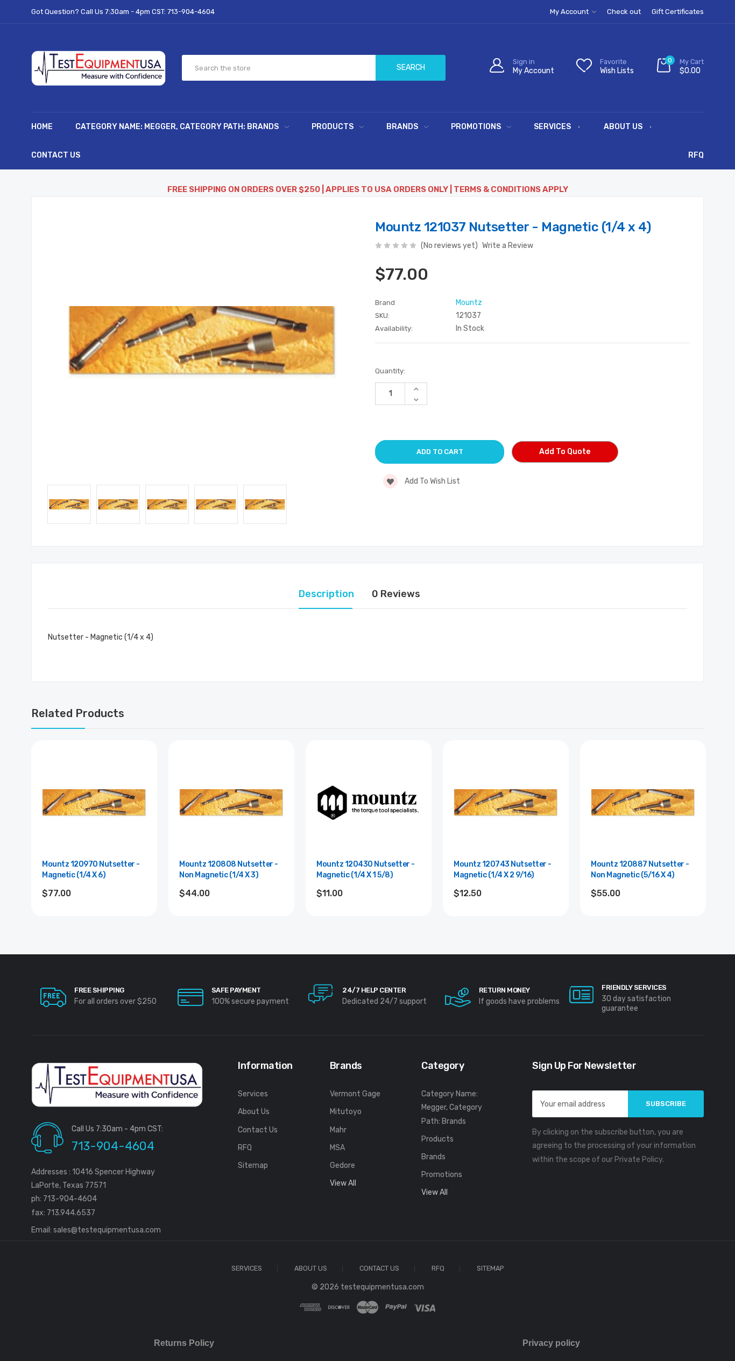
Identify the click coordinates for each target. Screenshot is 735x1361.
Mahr (338, 1130)
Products (333, 126)
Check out (624, 12)
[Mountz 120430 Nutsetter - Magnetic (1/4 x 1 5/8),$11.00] (368, 803)
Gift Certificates (678, 12)
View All (343, 1183)
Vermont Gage (355, 1093)
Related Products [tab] (77, 713)
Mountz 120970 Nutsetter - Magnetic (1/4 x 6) (91, 870)
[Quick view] (137, 806)
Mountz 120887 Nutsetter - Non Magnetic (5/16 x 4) (640, 870)
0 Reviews (396, 594)
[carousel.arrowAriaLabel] (53, 997)
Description (326, 594)
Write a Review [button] (507, 245)
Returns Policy (184, 1343)
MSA (337, 1147)
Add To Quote (564, 451)
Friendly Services (634, 987)
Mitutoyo (346, 1111)
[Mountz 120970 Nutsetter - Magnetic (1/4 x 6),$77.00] (94, 803)
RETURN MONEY (504, 990)
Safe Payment (236, 990)
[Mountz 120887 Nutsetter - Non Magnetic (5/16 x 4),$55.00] (643, 803)
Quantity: (390, 371)
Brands (402, 126)
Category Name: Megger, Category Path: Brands (177, 126)
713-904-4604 (113, 1146)
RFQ (696, 155)
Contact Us (55, 155)
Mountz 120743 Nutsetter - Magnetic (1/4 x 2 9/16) (503, 870)
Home (42, 126)
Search (411, 67)
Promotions (476, 126)
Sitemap (253, 1165)
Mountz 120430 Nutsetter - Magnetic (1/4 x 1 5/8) (365, 870)
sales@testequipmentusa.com (107, 1230)
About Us (623, 126)
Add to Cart (94, 922)
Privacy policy (551, 1343)
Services (552, 126)
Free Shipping (99, 990)
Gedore (342, 1165)
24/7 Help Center (374, 990)
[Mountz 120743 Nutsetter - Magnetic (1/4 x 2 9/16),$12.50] (506, 803)
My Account (570, 12)
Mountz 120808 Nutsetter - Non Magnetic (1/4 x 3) (228, 870)
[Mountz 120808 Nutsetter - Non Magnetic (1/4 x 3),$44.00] (231, 803)
